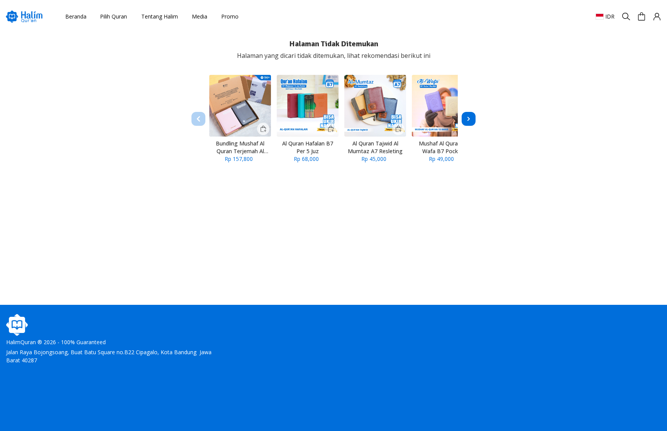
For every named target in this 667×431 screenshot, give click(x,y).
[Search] (626, 17)
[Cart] (641, 17)
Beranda (75, 16)
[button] (657, 17)
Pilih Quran (115, 16)
